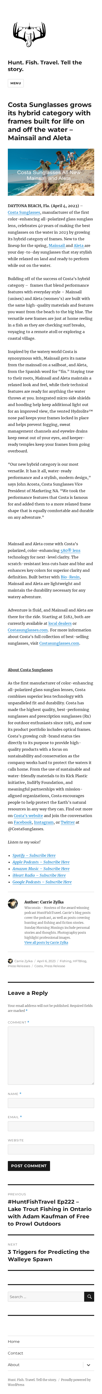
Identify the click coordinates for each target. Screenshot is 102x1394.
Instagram (44, 822)
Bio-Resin (70, 577)
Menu (15, 83)
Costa (38, 966)
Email (15, 1117)
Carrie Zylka (23, 961)
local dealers (60, 623)
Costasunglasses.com (28, 630)
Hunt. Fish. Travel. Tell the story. (32, 1380)
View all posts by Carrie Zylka (46, 943)
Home (14, 1341)
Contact (15, 1353)
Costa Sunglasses (24, 212)
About (14, 1365)
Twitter (68, 822)
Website (16, 1140)
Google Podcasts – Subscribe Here (42, 882)
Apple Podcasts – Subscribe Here (41, 862)
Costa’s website (28, 815)
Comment (18, 1022)
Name (15, 1094)
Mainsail (57, 245)
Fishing (65, 961)
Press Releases (19, 966)
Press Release (54, 966)
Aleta (79, 245)
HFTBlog (79, 961)
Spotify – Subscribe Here (34, 855)
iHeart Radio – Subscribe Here (39, 875)
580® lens (70, 550)
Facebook (23, 822)
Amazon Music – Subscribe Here (41, 868)
